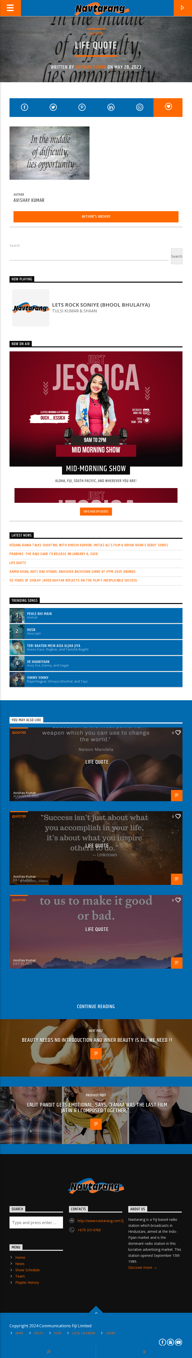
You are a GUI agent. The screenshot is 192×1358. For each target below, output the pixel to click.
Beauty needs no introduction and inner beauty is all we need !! (97, 1040)
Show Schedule (27, 1270)
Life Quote (18, 563)
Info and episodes (96, 511)
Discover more (140, 1267)
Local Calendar (83, 1333)
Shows (111, 1333)
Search (15, 245)
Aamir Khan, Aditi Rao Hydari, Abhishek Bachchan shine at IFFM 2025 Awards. (73, 571)
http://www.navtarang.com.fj (101, 1220)
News (19, 1263)
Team (20, 1276)
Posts (39, 1333)
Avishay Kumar (91, 67)
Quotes (96, 33)
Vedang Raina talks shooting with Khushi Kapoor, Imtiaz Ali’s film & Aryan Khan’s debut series (89, 545)
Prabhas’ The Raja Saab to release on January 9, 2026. (54, 554)
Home (20, 1257)
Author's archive (96, 216)
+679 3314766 (89, 1230)
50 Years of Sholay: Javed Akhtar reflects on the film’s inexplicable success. (74, 580)
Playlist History (27, 1282)
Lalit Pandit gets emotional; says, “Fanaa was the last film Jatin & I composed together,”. (97, 1108)
